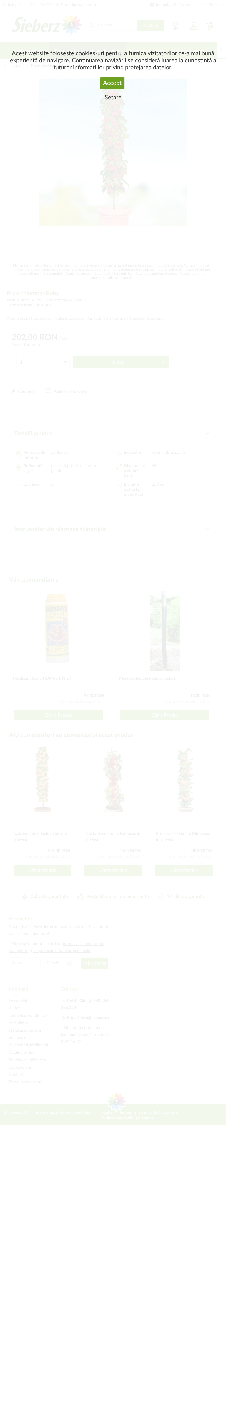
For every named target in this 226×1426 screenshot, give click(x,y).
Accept (112, 83)
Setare (113, 97)
